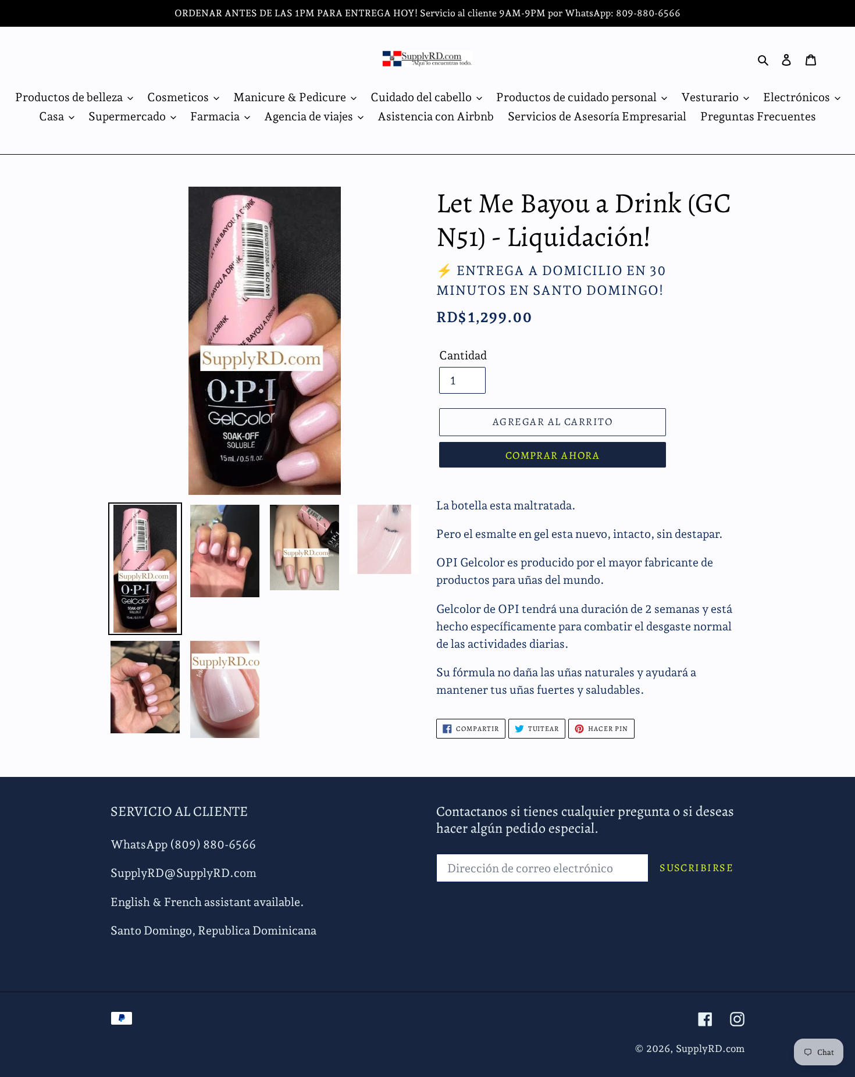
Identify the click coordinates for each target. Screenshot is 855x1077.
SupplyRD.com (710, 1048)
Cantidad (463, 355)
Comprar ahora (552, 455)
